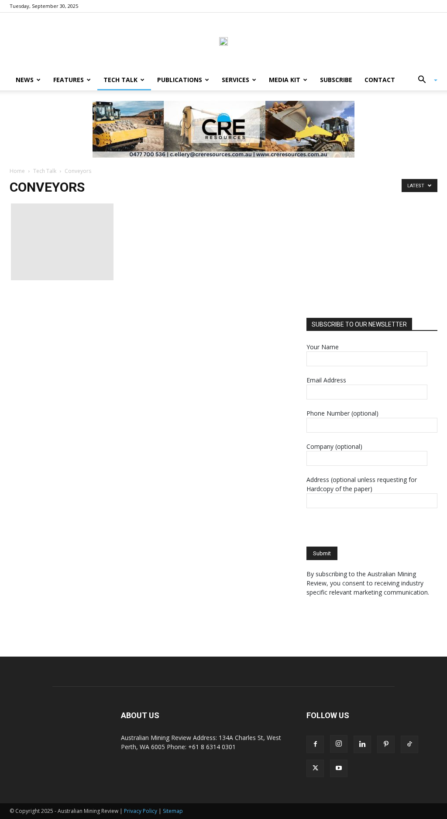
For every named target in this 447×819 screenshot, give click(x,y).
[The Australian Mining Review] (223, 41)
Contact (379, 80)
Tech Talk (120, 80)
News (25, 80)
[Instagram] (338, 744)
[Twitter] (315, 768)
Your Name (322, 347)
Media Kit (284, 80)
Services (235, 80)
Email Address (326, 380)
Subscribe (336, 80)
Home (17, 171)
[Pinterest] (386, 744)
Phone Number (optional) (342, 413)
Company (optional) (334, 446)
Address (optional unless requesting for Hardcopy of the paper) (361, 484)
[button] (424, 80)
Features (68, 80)
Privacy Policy (140, 811)
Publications (179, 80)
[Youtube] (338, 768)
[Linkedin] (362, 744)
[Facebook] (315, 744)
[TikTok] (409, 744)
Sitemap (173, 811)
